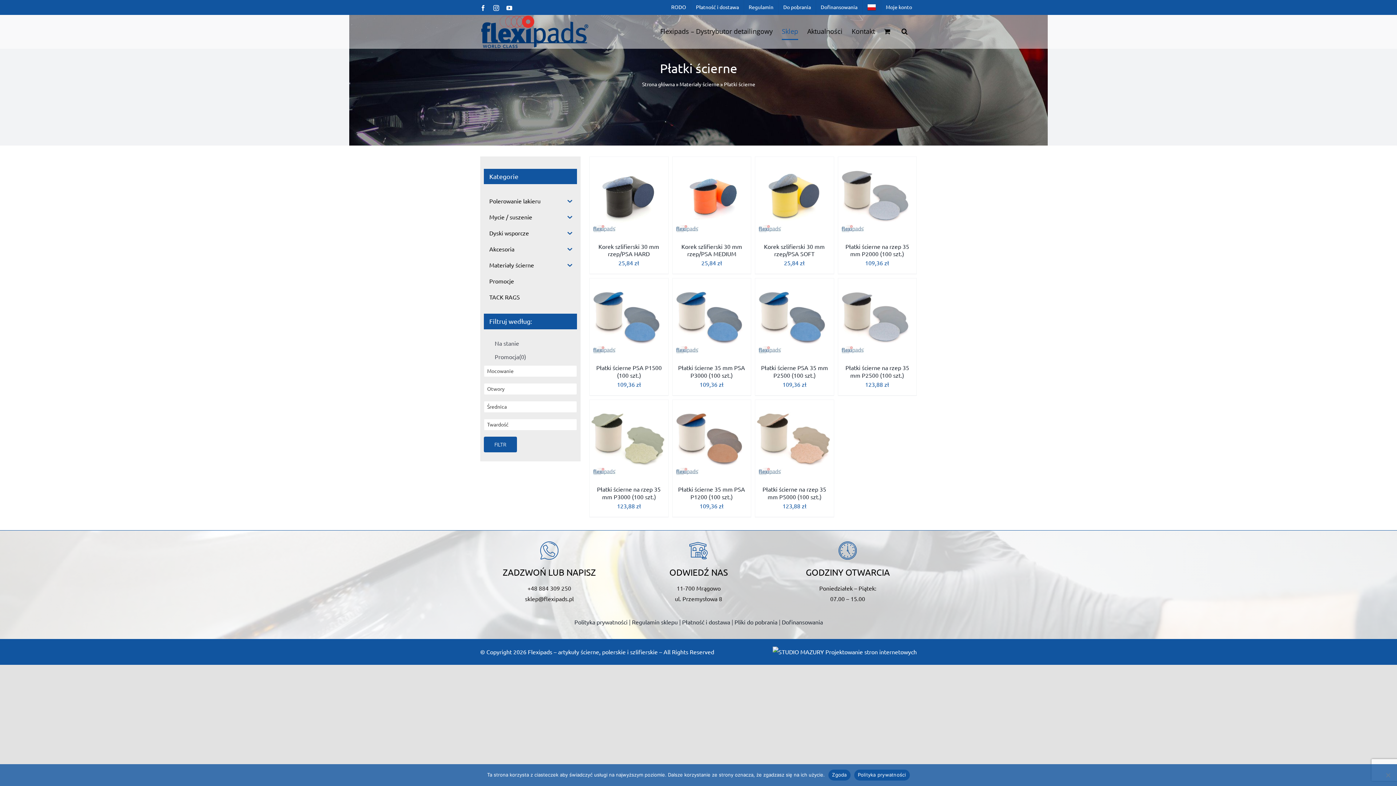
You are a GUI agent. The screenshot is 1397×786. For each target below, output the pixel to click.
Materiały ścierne (699, 84)
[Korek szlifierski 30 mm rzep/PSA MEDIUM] (712, 196)
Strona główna (658, 84)
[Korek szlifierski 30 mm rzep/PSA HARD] (629, 196)
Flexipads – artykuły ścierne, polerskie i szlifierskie (593, 651)
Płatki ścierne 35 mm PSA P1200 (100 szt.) (711, 492)
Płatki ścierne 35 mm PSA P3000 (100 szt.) (711, 371)
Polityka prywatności (601, 622)
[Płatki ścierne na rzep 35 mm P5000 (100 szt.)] (794, 439)
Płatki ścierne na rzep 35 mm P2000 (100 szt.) (877, 250)
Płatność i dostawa (706, 622)
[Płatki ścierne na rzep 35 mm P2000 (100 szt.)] (877, 196)
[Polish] (872, 7)
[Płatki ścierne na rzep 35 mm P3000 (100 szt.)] (629, 439)
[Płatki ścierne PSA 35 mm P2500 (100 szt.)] (794, 317)
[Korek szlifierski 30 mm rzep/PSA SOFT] (794, 196)
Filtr (500, 444)
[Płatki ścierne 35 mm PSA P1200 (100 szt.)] (712, 439)
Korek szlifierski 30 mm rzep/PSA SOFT (794, 250)
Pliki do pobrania (756, 622)
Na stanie (507, 343)
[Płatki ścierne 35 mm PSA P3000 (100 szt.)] (712, 317)
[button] (905, 31)
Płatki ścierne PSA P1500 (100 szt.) (629, 371)
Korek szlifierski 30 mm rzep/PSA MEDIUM (711, 250)
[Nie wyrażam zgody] (1388, 775)
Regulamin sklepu (655, 622)
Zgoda (839, 775)
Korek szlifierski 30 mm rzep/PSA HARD (628, 250)
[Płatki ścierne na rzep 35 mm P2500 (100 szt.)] (877, 317)
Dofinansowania (802, 622)
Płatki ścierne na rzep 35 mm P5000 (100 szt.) (794, 492)
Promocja (510, 356)
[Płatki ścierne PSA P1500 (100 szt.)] (629, 317)
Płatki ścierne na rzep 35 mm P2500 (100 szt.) (877, 371)
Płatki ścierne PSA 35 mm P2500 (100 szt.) (794, 371)
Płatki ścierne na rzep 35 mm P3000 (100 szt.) (629, 492)
